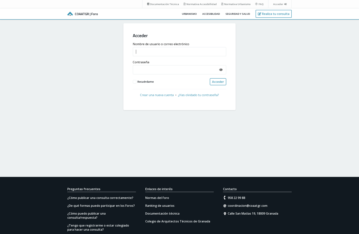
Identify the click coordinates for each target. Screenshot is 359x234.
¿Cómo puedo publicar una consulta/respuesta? (86, 215)
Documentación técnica (162, 213)
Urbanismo (189, 13)
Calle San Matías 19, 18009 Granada (253, 213)
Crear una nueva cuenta (157, 95)
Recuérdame (145, 81)
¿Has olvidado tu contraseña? (198, 95)
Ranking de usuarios (159, 206)
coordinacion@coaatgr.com (247, 206)
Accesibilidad (211, 13)
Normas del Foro (157, 198)
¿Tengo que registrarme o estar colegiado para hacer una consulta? (98, 227)
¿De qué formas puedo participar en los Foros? (101, 206)
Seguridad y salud (237, 13)
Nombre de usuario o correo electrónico (161, 44)
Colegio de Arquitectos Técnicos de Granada (177, 221)
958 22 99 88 (236, 198)
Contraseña (141, 62)
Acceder (218, 82)
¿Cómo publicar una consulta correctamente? (100, 198)
